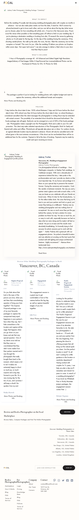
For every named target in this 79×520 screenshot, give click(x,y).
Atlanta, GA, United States (65, 449)
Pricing (19, 489)
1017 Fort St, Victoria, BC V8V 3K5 (45, 489)
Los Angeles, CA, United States (63, 452)
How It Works (10, 489)
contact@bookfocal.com (45, 484)
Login (19, 486)
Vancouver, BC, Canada (65, 442)
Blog (6, 492)
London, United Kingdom (65, 455)
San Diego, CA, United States (64, 445)
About (31, 484)
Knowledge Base (21, 493)
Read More (42, 253)
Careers (31, 490)
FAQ (6, 495)
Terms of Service (8, 499)
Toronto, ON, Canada (66, 436)
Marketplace (9, 486)
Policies (19, 504)
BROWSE (67, 412)
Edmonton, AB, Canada (66, 439)
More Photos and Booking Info (15, 101)
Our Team (32, 487)
